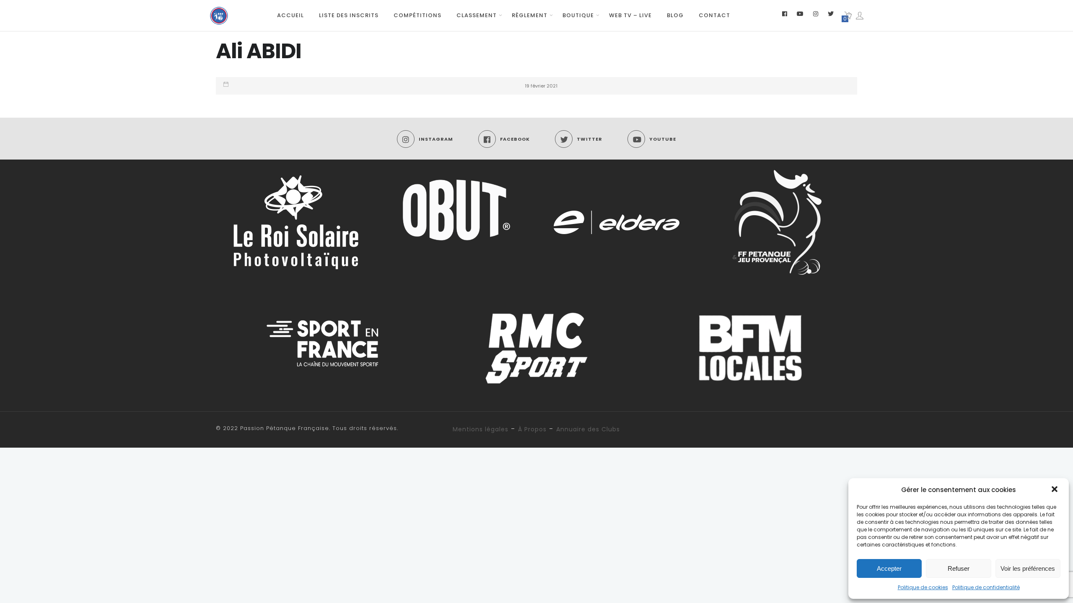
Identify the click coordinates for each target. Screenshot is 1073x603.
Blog (675, 15)
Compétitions (417, 15)
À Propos (532, 429)
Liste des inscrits (348, 15)
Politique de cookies (923, 587)
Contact (714, 15)
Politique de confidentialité (986, 587)
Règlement (529, 15)
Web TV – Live (630, 15)
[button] (1055, 490)
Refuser (958, 568)
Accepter (889, 568)
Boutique (578, 15)
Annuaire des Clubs (588, 429)
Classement (476, 15)
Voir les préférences (1027, 568)
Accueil (290, 15)
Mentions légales (480, 429)
